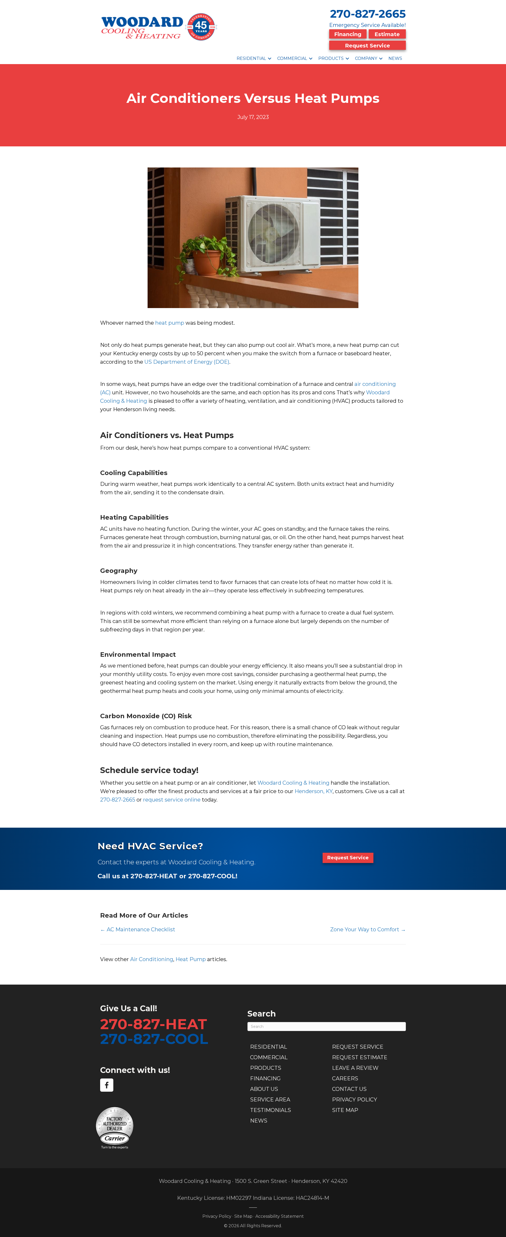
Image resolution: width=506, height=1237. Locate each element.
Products (331, 58)
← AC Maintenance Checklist (137, 929)
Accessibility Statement (279, 1216)
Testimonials (270, 1110)
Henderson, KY (314, 791)
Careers (345, 1078)
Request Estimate (359, 1057)
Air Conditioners (134, 435)
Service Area (270, 1099)
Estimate (387, 34)
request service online (172, 800)
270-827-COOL (154, 1039)
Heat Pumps (208, 435)
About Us (264, 1089)
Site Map (345, 1110)
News (395, 58)
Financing (347, 34)
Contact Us (349, 1089)
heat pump (169, 323)
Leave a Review (355, 1068)
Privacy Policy (354, 1099)
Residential (251, 58)
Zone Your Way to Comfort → (368, 929)
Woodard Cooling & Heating (293, 783)
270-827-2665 (368, 14)
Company (366, 58)
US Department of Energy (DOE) (186, 362)
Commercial (292, 58)
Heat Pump (191, 959)
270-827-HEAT (153, 1024)
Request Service (367, 45)
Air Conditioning (151, 959)
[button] (269, 58)
